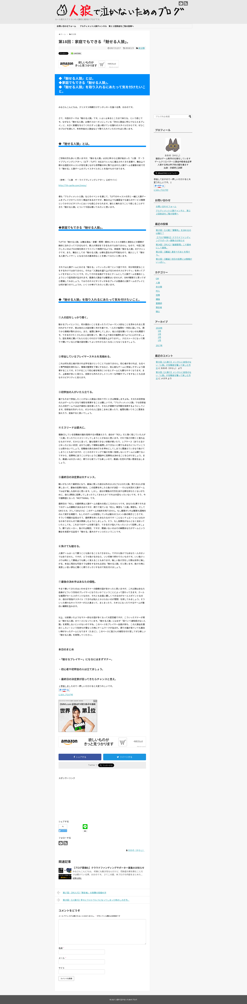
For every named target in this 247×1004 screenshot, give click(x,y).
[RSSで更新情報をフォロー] (186, 3)
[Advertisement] (80, 798)
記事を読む (77, 878)
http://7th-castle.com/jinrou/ (73, 185)
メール (62, 957)
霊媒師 (159, 303)
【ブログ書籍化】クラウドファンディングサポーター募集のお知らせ (108, 867)
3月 (159, 334)
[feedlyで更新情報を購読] (181, 3)
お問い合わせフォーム (66, 26)
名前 (61, 948)
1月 (159, 340)
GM (157, 278)
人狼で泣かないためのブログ (126, 999)
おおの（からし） (136, 850)
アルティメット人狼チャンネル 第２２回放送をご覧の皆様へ (107, 26)
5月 (159, 331)
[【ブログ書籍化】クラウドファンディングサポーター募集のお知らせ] (65, 872)
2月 (159, 337)
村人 (158, 290)
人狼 (158, 282)
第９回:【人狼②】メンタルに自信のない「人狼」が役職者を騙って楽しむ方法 (173, 365)
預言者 (159, 307)
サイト (62, 967)
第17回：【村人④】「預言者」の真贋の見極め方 (84, 892)
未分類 (141, 48)
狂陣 (158, 294)
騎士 (158, 311)
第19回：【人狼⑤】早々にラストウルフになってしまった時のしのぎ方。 (96, 899)
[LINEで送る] (76, 53)
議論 (158, 299)
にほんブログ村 (66, 694)
